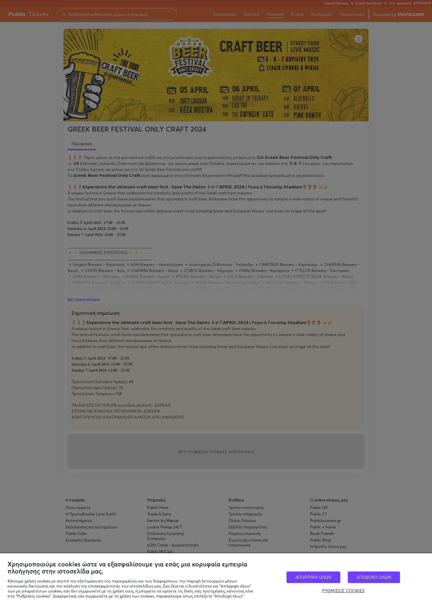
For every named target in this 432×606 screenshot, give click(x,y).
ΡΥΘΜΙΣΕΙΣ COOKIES (343, 590)
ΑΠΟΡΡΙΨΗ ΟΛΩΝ (313, 577)
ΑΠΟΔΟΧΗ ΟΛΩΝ (373, 577)
